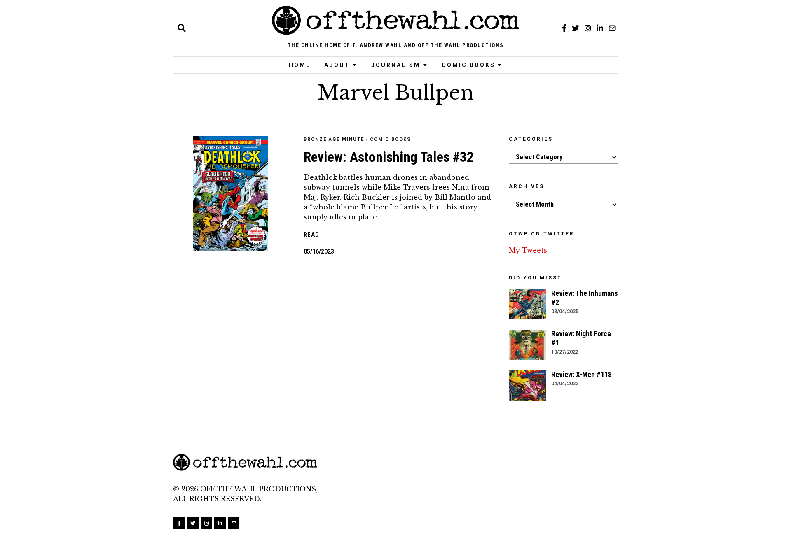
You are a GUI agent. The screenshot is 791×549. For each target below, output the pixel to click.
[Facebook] (564, 28)
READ (311, 234)
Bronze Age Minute (334, 139)
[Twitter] (575, 28)
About (337, 65)
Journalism (396, 65)
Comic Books (468, 65)
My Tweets (528, 250)
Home (300, 65)
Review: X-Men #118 (581, 374)
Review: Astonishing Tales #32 (389, 157)
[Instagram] (588, 28)
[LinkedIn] (599, 28)
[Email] (612, 28)
